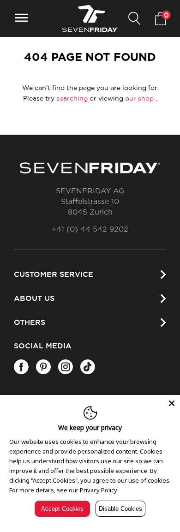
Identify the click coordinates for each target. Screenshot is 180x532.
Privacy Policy (98, 490)
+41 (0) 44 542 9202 (90, 229)
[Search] (134, 18)
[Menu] (21, 18)
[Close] (171, 403)
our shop (139, 99)
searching (72, 99)
